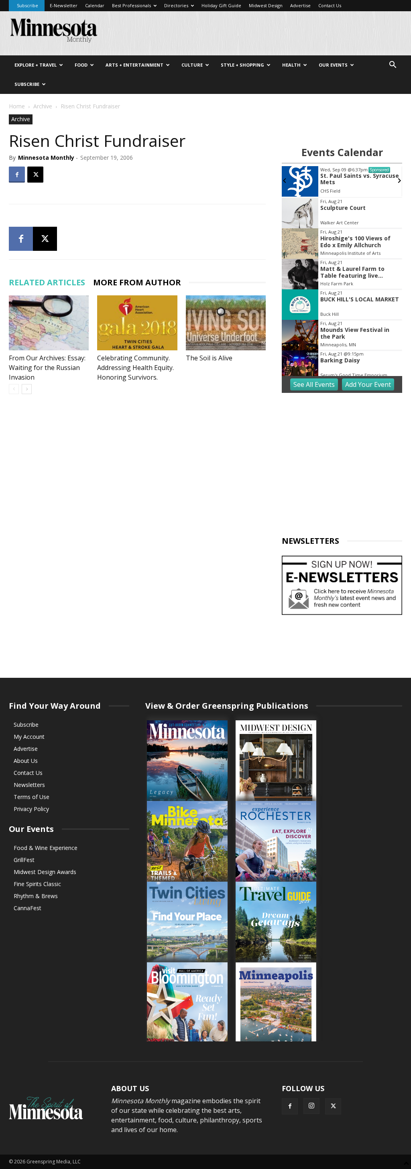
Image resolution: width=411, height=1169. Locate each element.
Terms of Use (31, 797)
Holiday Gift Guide (221, 5)
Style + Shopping (242, 65)
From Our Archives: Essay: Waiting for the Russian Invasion (47, 368)
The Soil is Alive (209, 358)
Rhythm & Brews (36, 896)
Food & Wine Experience (45, 848)
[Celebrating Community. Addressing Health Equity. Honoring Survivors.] (137, 322)
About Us (26, 760)
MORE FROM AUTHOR (137, 282)
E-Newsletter (63, 5)
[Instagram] (311, 1106)
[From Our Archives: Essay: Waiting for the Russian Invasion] (49, 322)
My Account (29, 736)
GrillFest (24, 860)
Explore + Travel (35, 65)
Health (291, 65)
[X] (35, 175)
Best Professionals (131, 5)
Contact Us (329, 5)
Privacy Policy (31, 809)
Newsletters (29, 785)
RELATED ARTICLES (47, 282)
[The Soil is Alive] (226, 322)
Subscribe (27, 5)
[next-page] (27, 389)
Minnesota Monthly (46, 157)
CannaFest (27, 908)
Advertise (300, 5)
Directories (176, 5)
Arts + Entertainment (134, 65)
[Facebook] (17, 175)
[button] (392, 65)
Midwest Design (266, 5)
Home (17, 106)
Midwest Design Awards (45, 872)
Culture (192, 65)
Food (81, 65)
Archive (42, 106)
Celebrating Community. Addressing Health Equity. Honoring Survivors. (135, 368)
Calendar (94, 5)
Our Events (333, 65)
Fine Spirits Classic (37, 884)
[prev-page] (14, 389)
